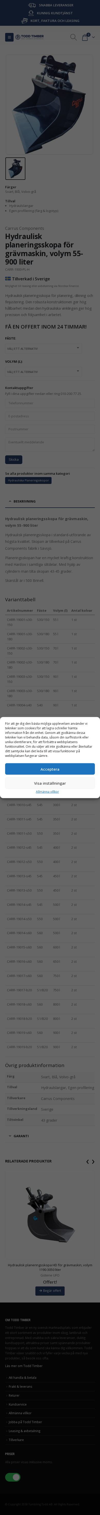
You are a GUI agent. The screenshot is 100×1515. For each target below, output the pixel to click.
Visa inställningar (50, 782)
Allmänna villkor (47, 792)
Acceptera (50, 768)
